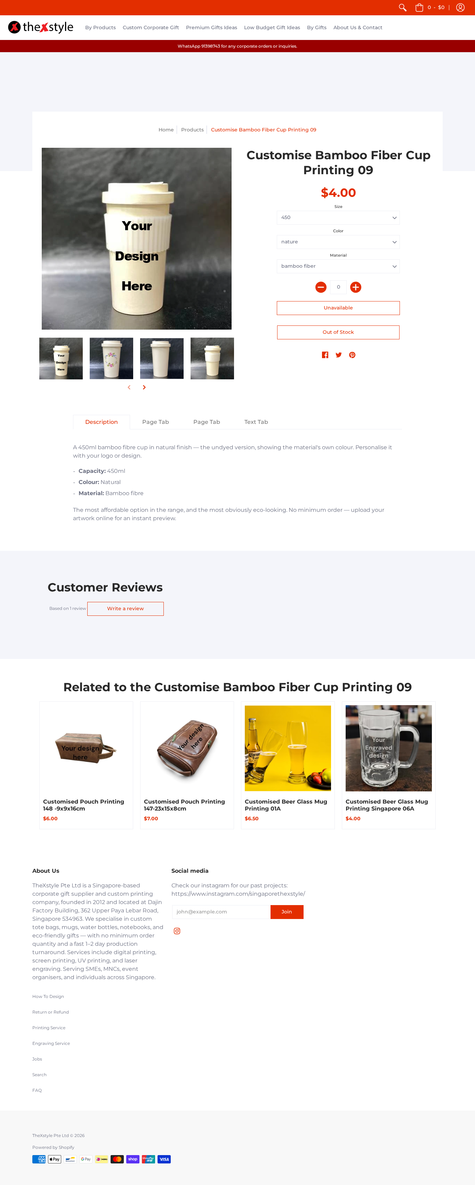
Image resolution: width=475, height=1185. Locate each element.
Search (39, 1074)
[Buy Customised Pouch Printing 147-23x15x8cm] (187, 748)
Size (339, 206)
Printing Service (48, 1027)
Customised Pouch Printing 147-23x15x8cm (184, 805)
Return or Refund (50, 1012)
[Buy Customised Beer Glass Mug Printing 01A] (288, 748)
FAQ (37, 1090)
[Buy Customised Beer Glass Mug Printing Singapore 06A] (389, 748)
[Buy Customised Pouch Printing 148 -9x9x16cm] (86, 748)
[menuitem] (402, 7)
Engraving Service (51, 1043)
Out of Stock (338, 332)
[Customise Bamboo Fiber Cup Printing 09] (61, 358)
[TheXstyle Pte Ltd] (41, 27)
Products (192, 130)
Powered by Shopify (53, 1147)
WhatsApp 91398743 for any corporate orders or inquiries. (237, 46)
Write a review (125, 608)
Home (166, 130)
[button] (460, 7)
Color (338, 230)
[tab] (101, 422)
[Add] (355, 287)
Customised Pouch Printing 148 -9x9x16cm (83, 805)
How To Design (48, 996)
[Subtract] (321, 287)
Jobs (37, 1059)
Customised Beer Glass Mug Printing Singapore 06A (387, 805)
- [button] (436, 7)
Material (338, 255)
